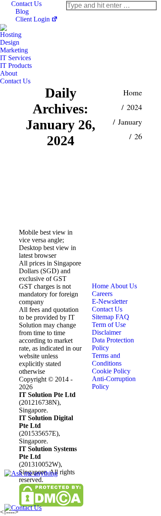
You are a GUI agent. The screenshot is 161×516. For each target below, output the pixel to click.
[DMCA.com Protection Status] (51, 504)
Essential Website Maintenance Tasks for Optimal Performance (70, 185)
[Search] (111, 5)
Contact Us (26, 3)
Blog (22, 11)
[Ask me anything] (31, 473)
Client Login (32, 19)
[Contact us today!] (23, 507)
